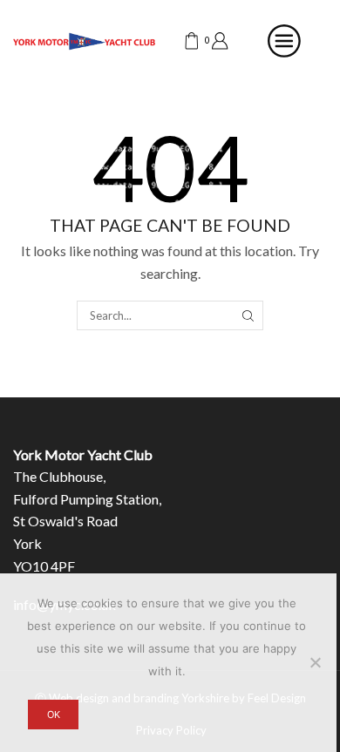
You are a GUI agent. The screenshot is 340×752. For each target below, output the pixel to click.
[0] (184, 41)
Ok (53, 714)
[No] (314, 662)
